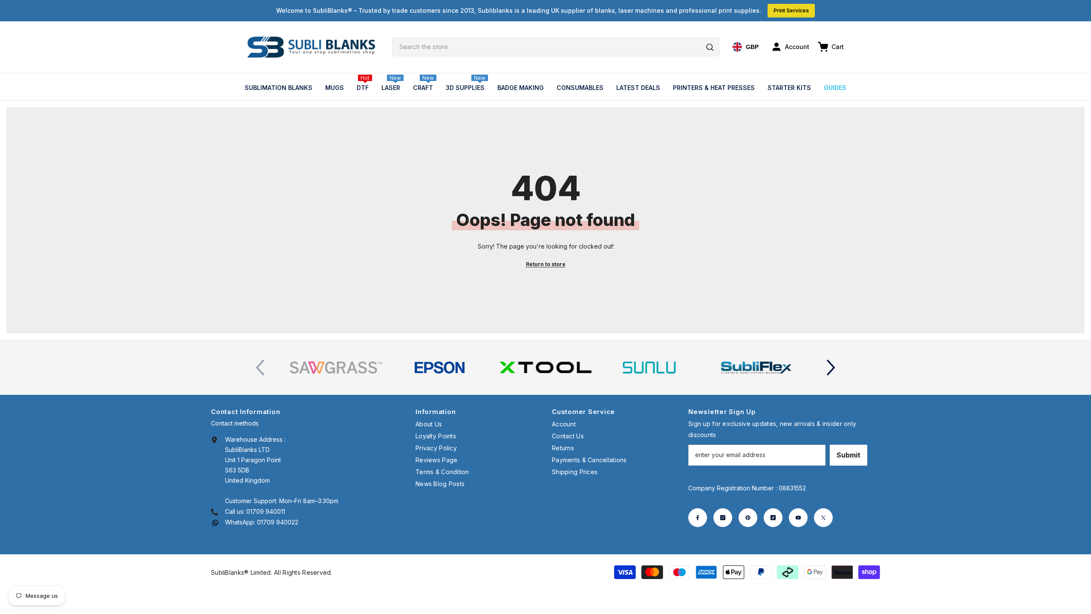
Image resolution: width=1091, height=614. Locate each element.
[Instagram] (722, 517)
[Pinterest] (748, 517)
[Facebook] (697, 517)
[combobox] (556, 47)
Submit (848, 455)
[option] (335, 368)
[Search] (555, 47)
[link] (336, 368)
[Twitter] (823, 517)
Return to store (546, 264)
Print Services (791, 10)
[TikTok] (773, 517)
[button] (831, 367)
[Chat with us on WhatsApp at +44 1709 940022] (215, 522)
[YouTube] (798, 517)
